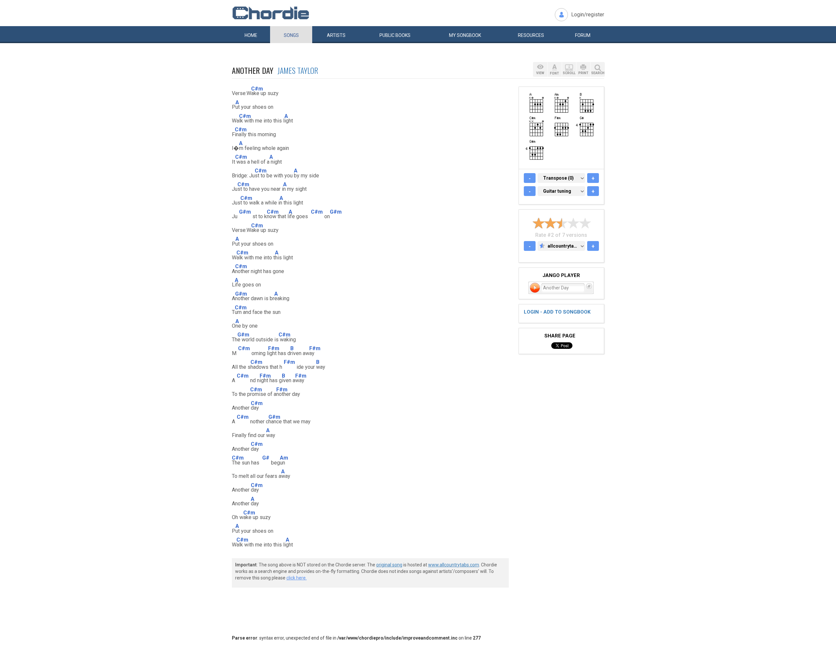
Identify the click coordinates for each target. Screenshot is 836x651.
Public (394, 35)
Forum (582, 35)
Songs (291, 35)
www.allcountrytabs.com (453, 564)
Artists (336, 35)
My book (465, 35)
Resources (531, 35)
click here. (296, 577)
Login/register (587, 14)
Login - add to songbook (557, 312)
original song (389, 564)
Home (251, 35)
